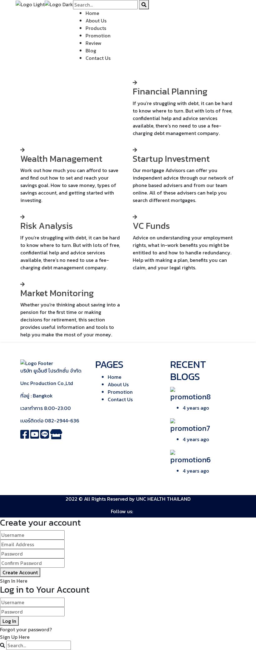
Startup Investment (171, 158)
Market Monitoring (57, 293)
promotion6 (190, 459)
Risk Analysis (46, 225)
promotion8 (190, 396)
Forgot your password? (26, 629)
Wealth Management (61, 158)
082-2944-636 (62, 420)
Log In (9, 621)
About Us (96, 20)
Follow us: (122, 511)
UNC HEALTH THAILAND (163, 499)
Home (92, 13)
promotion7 (190, 428)
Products (96, 28)
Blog (91, 50)
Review (93, 43)
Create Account (20, 572)
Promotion (98, 35)
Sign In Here (13, 581)
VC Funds (151, 225)
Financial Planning (170, 91)
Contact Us (98, 58)
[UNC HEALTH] (30, 3)
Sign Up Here (15, 637)
